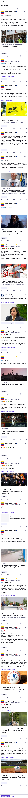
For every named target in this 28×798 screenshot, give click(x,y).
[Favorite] (14, 56)
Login (12, 796)
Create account (5, 796)
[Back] (1, 1)
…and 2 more (3, 324)
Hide (25, 305)
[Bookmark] (20, 56)
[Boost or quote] (8, 56)
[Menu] (26, 796)
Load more (14, 789)
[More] (26, 56)
